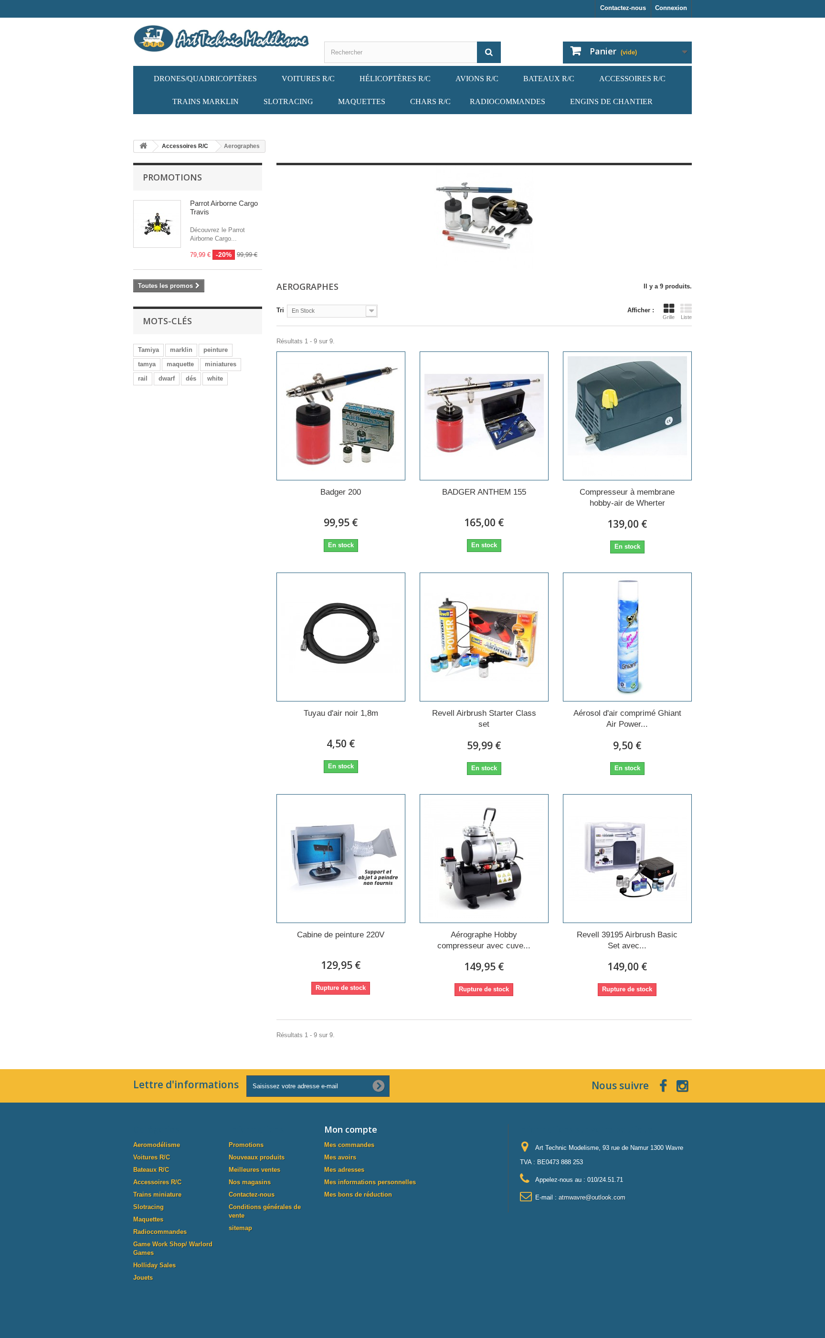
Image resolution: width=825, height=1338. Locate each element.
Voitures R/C (151, 1157)
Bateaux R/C (151, 1169)
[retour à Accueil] (143, 146)
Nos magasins (250, 1182)
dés (191, 378)
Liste (686, 317)
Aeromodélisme (156, 1144)
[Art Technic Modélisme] (221, 38)
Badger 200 (340, 492)
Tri (280, 310)
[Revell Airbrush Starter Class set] (484, 637)
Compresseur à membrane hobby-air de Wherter (627, 498)
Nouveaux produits (257, 1157)
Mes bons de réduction (358, 1194)
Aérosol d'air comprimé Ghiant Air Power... (627, 719)
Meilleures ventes (254, 1169)
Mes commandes (349, 1144)
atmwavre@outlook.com (592, 1197)
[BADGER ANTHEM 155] (484, 416)
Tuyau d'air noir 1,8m (341, 713)
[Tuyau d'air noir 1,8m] (341, 637)
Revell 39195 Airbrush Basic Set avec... (627, 940)
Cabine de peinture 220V (340, 934)
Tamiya (148, 349)
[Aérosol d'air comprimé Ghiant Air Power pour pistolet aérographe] (627, 637)
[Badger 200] (341, 416)
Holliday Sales (154, 1265)
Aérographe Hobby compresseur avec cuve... (483, 940)
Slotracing (148, 1207)
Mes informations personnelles (370, 1182)
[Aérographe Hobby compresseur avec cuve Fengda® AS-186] (484, 858)
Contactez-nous (623, 7)
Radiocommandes (160, 1231)
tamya (147, 364)
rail (143, 378)
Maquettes (148, 1219)
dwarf (167, 378)
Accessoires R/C (157, 1182)
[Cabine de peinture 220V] (341, 858)
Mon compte (350, 1129)
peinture (215, 349)
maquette (180, 364)
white (215, 378)
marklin (181, 349)
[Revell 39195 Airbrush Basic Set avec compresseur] (627, 858)
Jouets (143, 1277)
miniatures (220, 364)
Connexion (671, 7)
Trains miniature (157, 1194)
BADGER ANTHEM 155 (484, 492)
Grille (669, 317)
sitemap (240, 1228)
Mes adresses (344, 1169)
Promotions (172, 177)
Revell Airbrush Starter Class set (484, 719)
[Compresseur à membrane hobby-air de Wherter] (627, 416)
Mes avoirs (340, 1157)
